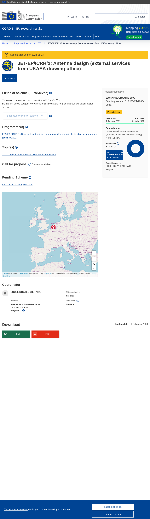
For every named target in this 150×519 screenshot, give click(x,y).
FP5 (39, 43)
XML (18, 334)
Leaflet (5, 273)
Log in (73, 16)
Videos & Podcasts (63, 36)
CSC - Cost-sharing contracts (17, 184)
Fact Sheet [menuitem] (10, 78)
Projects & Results (41, 36)
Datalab (88, 36)
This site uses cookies (16, 509)
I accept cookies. (113, 507)
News (78, 36)
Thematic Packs (20, 36)
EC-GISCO (48, 273)
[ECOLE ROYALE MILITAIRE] (53, 227)
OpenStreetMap (23, 273)
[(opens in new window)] (26, 15)
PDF (47, 334)
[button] (85, 17)
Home (7, 36)
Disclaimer (6, 276)
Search (98, 36)
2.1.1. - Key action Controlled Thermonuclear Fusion (29, 154)
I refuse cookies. (112, 514)
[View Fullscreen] (94, 253)
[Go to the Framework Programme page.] (7, 65)
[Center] (94, 263)
